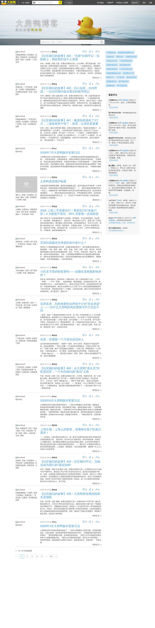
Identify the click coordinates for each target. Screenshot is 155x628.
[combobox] (47, 2)
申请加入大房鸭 (122, 2)
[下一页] (56, 556)
